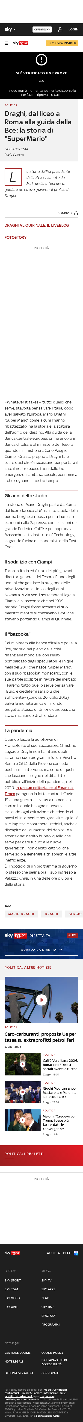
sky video (12, 1298)
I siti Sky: (10, 1270)
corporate (50, 1373)
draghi (51, 914)
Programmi (50, 1324)
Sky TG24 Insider (62, 43)
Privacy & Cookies (31, 1393)
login (73, 29)
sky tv (46, 1280)
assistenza (23, 1399)
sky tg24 (11, 1289)
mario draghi (21, 914)
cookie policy (53, 1352)
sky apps (49, 1289)
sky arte (11, 1307)
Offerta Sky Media (19, 1373)
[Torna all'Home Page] (20, 43)
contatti (37, 1399)
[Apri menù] (6, 43)
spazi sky (49, 1315)
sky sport (13, 1280)
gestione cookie (17, 1352)
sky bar (47, 1307)
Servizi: (46, 1270)
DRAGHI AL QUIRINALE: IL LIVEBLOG (37, 225)
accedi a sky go (59, 1253)
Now (45, 1298)
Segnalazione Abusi (48, 1415)
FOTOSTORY (16, 237)
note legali (14, 1361)
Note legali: (12, 1343)
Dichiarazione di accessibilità (54, 1362)
